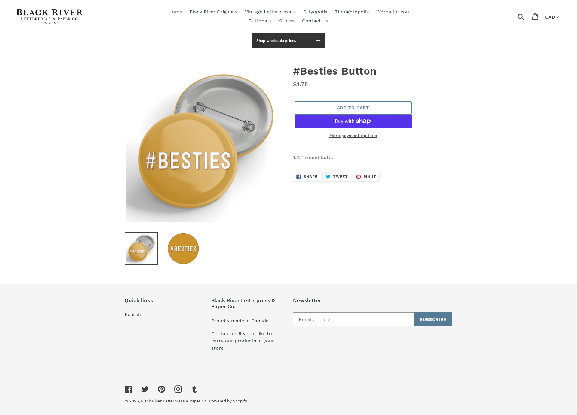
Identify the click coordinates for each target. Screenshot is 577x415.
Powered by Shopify (228, 401)
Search (133, 314)
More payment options (353, 135)
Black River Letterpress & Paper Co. (174, 401)
